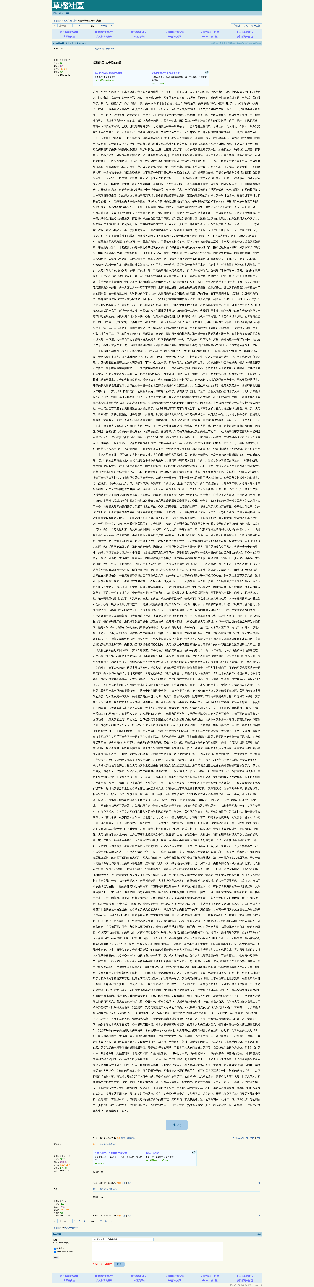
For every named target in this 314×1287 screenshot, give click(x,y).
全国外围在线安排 (174, 31)
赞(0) (95, 1189)
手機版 (236, 25)
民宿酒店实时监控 (104, 31)
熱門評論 (249, 43)
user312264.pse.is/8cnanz (157, 1160)
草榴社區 (57, 20)
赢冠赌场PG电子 (139, 31)
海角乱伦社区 (174, 36)
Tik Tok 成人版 (210, 36)
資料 (55, 13)
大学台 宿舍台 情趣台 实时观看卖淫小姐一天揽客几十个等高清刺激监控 (180, 77)
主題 (95, 48)
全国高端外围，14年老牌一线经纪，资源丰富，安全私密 (118, 1157)
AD (259, 31)
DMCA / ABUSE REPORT (243, 1138)
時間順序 (257, 43)
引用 (123, 1138)
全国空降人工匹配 (210, 31)
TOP (258, 1138)
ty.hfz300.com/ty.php (104, 80)
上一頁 (62, 25)
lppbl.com (99, 1163)
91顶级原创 (139, 36)
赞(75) (176, 1125)
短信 (61, 13)
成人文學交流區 (70, 20)
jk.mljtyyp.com (158, 83)
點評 (129, 1183)
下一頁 (103, 25)
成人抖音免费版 (104, 36)
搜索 (67, 13)
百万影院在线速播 (69, 31)
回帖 (245, 25)
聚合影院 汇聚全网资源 (108, 76)
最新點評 (240, 43)
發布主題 (256, 25)
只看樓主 (232, 43)
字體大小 (215, 43)
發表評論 (131, 1138)
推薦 (108, 48)
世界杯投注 (69, 36)
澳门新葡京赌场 (245, 36)
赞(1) (95, 1144)
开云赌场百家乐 (245, 31)
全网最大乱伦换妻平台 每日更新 (170, 1156)
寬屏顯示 (223, 43)
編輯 (112, 48)
